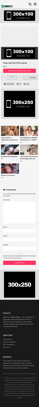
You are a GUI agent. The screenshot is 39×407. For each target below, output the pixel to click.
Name (5, 227)
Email (5, 236)
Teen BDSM (10, 84)
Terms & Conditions (9, 342)
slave (27, 84)
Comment (6, 200)
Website (5, 245)
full (19, 84)
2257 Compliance (9, 344)
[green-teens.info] (7, 6)
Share (34, 77)
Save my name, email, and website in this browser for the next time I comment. (19, 257)
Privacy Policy (7, 339)
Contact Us (6, 347)
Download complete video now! (20, 71)
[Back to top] (35, 403)
